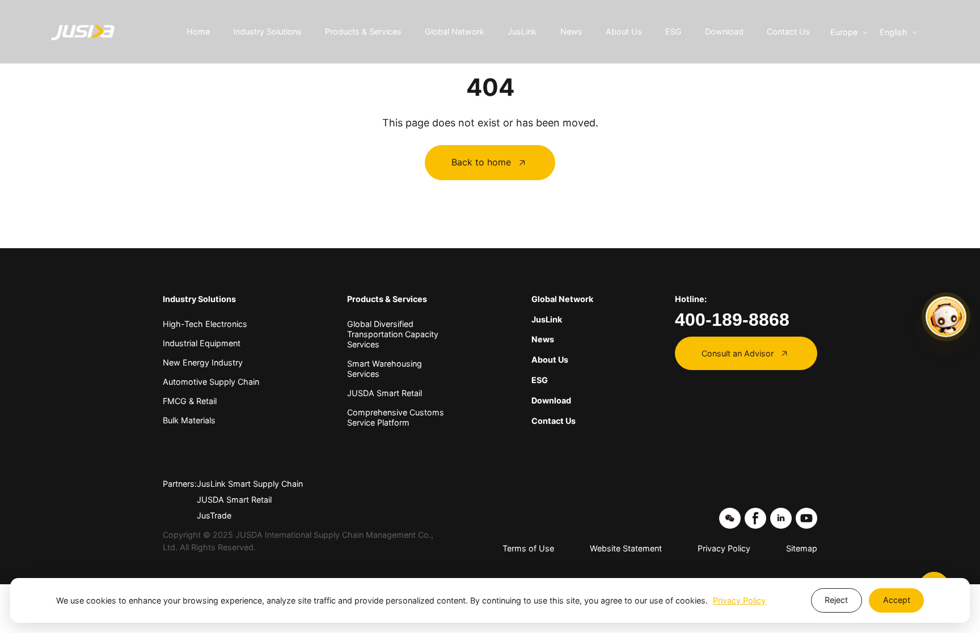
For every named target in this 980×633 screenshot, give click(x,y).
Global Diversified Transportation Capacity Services (392, 334)
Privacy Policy (724, 548)
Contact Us (788, 31)
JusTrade (214, 515)
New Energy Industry (203, 362)
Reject (836, 600)
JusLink (522, 31)
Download (724, 31)
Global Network (454, 31)
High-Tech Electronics (205, 324)
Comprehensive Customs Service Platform (395, 417)
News (571, 31)
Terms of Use (528, 548)
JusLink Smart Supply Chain (250, 483)
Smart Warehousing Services (384, 369)
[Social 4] (806, 518)
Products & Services (363, 31)
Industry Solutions (267, 31)
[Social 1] (730, 518)
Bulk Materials (189, 420)
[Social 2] (755, 518)
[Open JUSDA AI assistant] (946, 316)
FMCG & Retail (190, 401)
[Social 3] (781, 518)
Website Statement (626, 548)
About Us (624, 31)
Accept (896, 600)
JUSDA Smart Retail (384, 393)
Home (198, 31)
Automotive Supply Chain (211, 381)
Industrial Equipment (201, 343)
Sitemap (801, 548)
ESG (673, 31)
